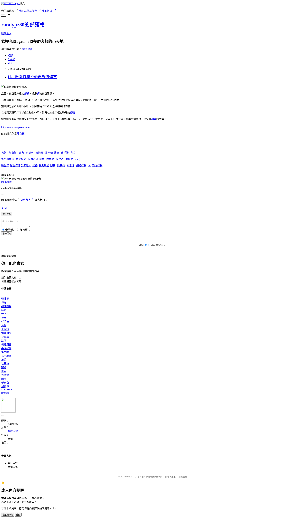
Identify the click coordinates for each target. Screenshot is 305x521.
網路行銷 (81, 165)
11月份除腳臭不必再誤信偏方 (32, 77)
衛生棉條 (15, 165)
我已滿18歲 (8, 515)
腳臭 (26, 93)
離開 (18, 515)
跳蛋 (3, 340)
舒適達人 (26, 165)
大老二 (5, 314)
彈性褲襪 (6, 306)
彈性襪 (60, 159)
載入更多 (7, 214)
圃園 (3, 379)
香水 (3, 371)
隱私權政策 (170, 477)
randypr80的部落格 (23, 25)
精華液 (5, 363)
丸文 (73, 152)
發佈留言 (7, 233)
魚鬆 (3, 152)
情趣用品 (6, 333)
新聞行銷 (97, 165)
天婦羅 (39, 152)
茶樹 (3, 367)
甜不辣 (49, 152)
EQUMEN (6, 389)
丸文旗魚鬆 (7, 159)
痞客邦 (24, 199)
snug (77, 159)
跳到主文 (6, 33)
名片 (10, 63)
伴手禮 (65, 152)
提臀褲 (5, 393)
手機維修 (6, 348)
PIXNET (128, 477)
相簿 (10, 55)
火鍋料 (30, 152)
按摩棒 (5, 337)
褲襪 (3, 302)
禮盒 (56, 152)
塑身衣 (5, 382)
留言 (31, 199)
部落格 (11, 59)
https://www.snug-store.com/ (15, 127)
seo (89, 165)
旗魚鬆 (13, 152)
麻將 (3, 310)
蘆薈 (3, 359)
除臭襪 (20, 133)
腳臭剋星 (33, 159)
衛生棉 (5, 165)
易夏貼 (69, 159)
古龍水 (5, 375)
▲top (4, 208)
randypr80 (6, 182)
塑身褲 (5, 386)
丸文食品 (21, 159)
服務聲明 (183, 477)
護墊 (34, 165)
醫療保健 (27, 49)
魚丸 (21, 152)
